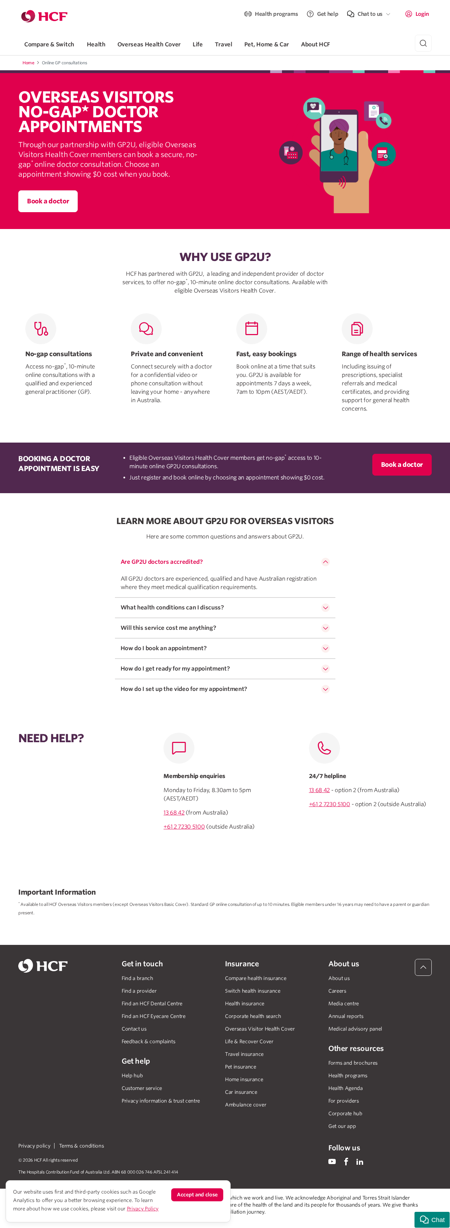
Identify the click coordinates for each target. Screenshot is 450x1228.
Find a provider (139, 991)
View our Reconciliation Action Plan (98, 1219)
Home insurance (244, 1079)
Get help (327, 14)
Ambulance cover (245, 1105)
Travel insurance (244, 1054)
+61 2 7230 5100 (184, 826)
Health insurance (244, 1003)
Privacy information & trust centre (161, 1101)
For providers (343, 1101)
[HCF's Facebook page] (346, 1161)
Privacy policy (34, 1146)
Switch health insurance (253, 991)
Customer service (142, 1088)
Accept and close (197, 1194)
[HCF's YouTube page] (332, 1161)
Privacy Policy (143, 1208)
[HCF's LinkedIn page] (360, 1161)
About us (338, 978)
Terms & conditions (81, 1146)
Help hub (132, 1075)
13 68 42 (173, 812)
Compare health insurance (255, 978)
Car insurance (241, 1092)
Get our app (342, 1126)
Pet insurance (240, 1067)
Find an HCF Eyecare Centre (154, 1016)
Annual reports (346, 1016)
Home (28, 62)
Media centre (343, 1003)
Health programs (276, 14)
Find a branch (137, 978)
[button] (432, 1220)
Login (422, 14)
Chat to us (370, 14)
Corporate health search (253, 1016)
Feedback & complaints (148, 1041)
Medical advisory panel (355, 1029)
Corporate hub (345, 1113)
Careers (337, 991)
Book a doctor (48, 201)
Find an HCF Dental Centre (152, 1003)
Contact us (134, 1029)
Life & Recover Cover (249, 1041)
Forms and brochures (353, 1063)
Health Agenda (345, 1088)
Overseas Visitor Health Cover (260, 1029)
